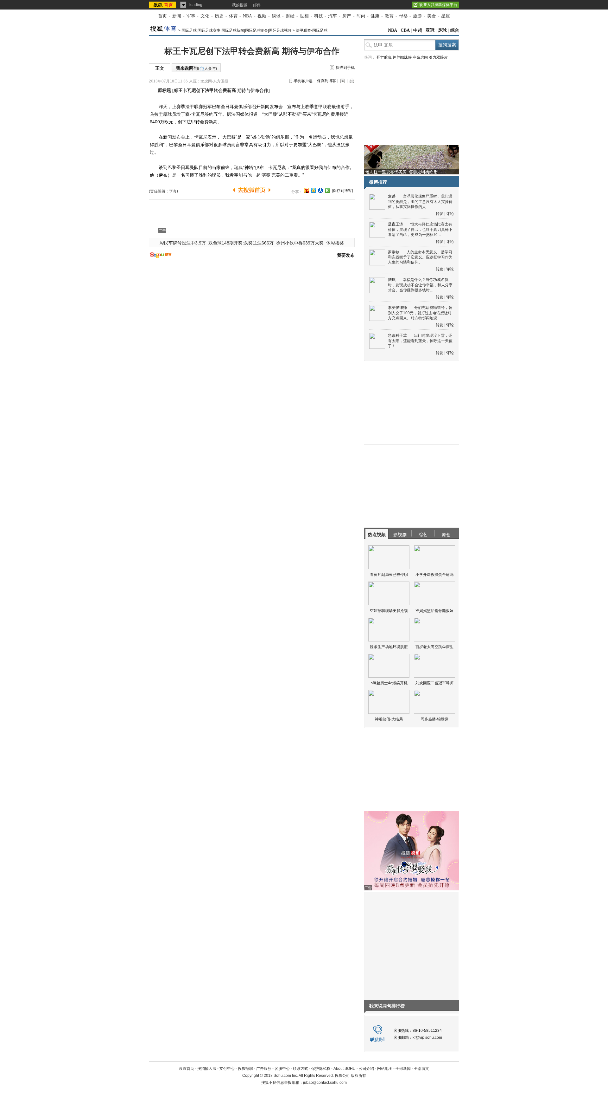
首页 (162, 16)
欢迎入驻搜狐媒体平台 (438, 5)
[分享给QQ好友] (313, 190)
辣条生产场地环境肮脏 (389, 647)
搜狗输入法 (206, 1068)
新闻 (176, 16)
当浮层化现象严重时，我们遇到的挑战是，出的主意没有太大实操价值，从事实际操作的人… (420, 201)
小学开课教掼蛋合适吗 (434, 574)
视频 (261, 16)
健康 (374, 16)
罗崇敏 (393, 252)
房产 (346, 16)
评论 (450, 213)
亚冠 (430, 30)
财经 (290, 16)
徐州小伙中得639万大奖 (300, 242)
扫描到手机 (345, 67)
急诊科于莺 (397, 335)
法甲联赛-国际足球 (311, 30)
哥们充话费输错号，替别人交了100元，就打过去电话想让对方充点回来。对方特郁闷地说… (420, 312)
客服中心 (282, 1068)
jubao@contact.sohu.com (325, 1082)
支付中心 (227, 1068)
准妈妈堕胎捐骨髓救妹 (434, 610)
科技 (318, 16)
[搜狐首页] (163, 5)
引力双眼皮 (438, 57)
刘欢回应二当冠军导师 (434, 683)
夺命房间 (420, 57)
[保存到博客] (342, 190)
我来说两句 (196, 68)
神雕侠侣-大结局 (389, 719)
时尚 (361, 16)
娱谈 (276, 16)
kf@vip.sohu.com (427, 1037)
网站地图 (384, 1068)
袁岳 (392, 196)
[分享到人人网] (320, 190)
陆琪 (392, 279)
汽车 (332, 16)
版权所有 (358, 1075)
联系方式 (300, 1068)
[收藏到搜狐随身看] (327, 190)
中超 (417, 30)
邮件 (257, 5)
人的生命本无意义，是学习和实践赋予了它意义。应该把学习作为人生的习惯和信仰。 (420, 257)
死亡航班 (384, 57)
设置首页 (186, 1068)
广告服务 (263, 1068)
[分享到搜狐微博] (306, 190)
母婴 (403, 16)
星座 (445, 16)
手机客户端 (303, 81)
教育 (389, 16)
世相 (304, 16)
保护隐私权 (320, 1068)
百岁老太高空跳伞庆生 (434, 647)
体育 (233, 16)
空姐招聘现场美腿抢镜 (389, 610)
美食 (431, 16)
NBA (247, 16)
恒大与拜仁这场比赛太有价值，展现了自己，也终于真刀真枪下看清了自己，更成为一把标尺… (420, 229)
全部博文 (421, 1068)
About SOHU (344, 1068)
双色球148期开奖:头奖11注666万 (241, 242)
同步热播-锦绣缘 (434, 719)
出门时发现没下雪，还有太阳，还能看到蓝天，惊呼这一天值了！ (420, 340)
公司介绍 (366, 1068)
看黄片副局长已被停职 (389, 574)
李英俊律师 (397, 307)
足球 (442, 30)
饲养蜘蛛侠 (402, 57)
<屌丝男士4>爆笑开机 (389, 683)
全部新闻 (403, 1068)
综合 (454, 30)
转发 (439, 213)
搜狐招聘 (245, 1068)
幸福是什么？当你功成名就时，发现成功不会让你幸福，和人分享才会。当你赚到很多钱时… (420, 284)
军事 (191, 16)
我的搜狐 (239, 5)
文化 (204, 16)
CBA (405, 30)
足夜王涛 (395, 224)
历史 (219, 16)
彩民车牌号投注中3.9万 (183, 242)
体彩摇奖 (335, 242)
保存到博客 (326, 81)
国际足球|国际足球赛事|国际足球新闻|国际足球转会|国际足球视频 (236, 30)
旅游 (417, 16)
